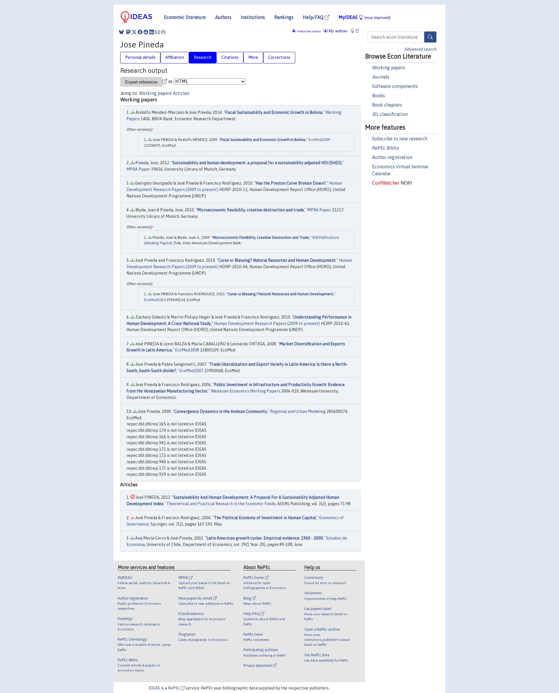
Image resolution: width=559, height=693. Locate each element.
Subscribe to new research (399, 138)
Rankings (283, 17)
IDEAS (154, 688)
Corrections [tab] (279, 57)
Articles (181, 93)
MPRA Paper (138, 169)
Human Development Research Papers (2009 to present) (267, 323)
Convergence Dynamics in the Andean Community (220, 411)
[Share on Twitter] (134, 32)
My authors (338, 31)
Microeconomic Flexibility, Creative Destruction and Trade (261, 237)
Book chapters (387, 104)
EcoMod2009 (319, 139)
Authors (223, 17)
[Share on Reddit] (146, 32)
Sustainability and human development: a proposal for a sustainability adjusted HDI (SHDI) (257, 162)
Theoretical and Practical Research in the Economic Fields (221, 503)
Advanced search (420, 49)
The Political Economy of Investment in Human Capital (265, 517)
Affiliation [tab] (174, 57)
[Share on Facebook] (140, 32)
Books (378, 95)
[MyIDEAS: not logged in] (354, 31)
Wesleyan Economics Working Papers (245, 391)
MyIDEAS (364, 17)
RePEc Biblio (385, 148)
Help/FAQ (314, 17)
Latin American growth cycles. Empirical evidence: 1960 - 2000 (264, 538)
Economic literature (185, 17)
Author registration (392, 157)
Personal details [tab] (140, 57)
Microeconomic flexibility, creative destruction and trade (250, 210)
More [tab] (253, 57)
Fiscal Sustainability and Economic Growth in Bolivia (273, 112)
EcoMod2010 (155, 300)
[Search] (430, 37)
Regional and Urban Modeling (298, 411)
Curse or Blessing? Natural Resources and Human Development (277, 260)
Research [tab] (202, 57)
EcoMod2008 (187, 350)
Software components (395, 86)
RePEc (174, 688)
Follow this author (309, 31)
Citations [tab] (229, 57)
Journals (380, 76)
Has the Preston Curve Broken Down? (291, 183)
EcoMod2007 (191, 370)
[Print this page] (163, 32)
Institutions (253, 17)
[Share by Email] (157, 32)
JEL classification (390, 114)
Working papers (388, 67)
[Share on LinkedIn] (151, 32)
